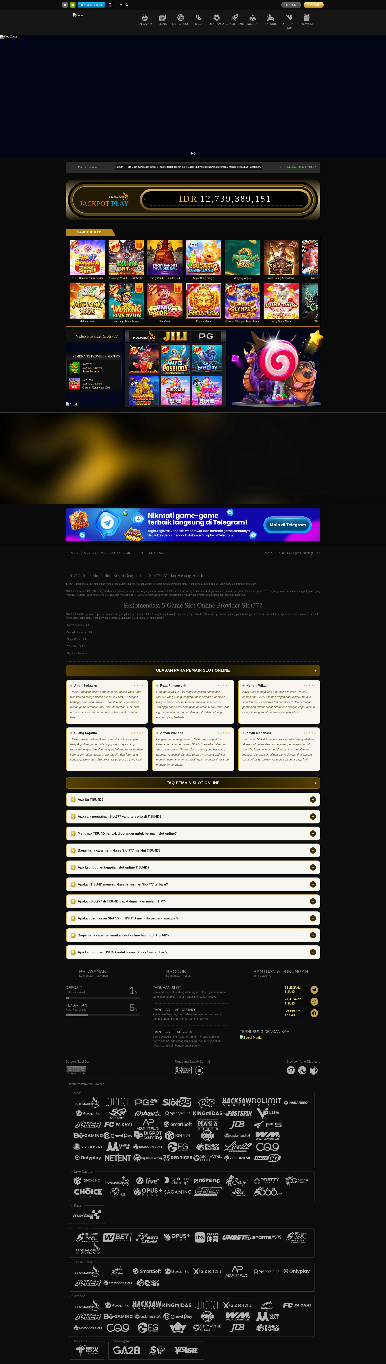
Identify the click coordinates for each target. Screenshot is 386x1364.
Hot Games (145, 23)
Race (198, 23)
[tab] (144, 336)
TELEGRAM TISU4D (293, 990)
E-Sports (270, 23)
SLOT (140, 553)
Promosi (306, 23)
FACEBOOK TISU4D (293, 1013)
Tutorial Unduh (368, 465)
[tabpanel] (193, 96)
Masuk (291, 4)
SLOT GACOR (120, 553)
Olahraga (216, 23)
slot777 (186, 583)
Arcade (252, 23)
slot (137, 591)
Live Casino (180, 23)
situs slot (93, 583)
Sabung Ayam (288, 25)
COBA (147, 354)
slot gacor (238, 591)
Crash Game (235, 23)
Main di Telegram (93, 4)
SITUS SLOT (158, 553)
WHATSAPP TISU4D (293, 1001)
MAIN (90, 257)
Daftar (313, 4)
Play (120, 203)
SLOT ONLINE (94, 553)
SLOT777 (72, 553)
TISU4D (71, 583)
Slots (163, 23)
